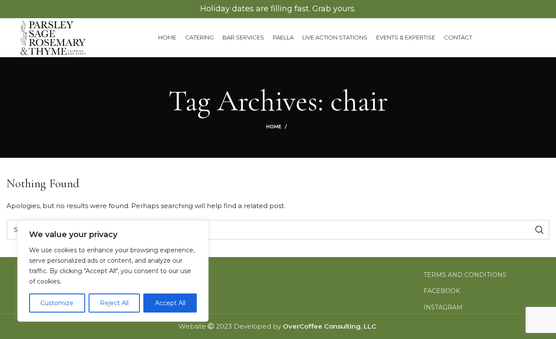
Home (273, 127)
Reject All (114, 303)
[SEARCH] (539, 230)
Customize (56, 303)
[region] (112, 271)
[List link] (486, 275)
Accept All (170, 303)
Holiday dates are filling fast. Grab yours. (278, 8)
